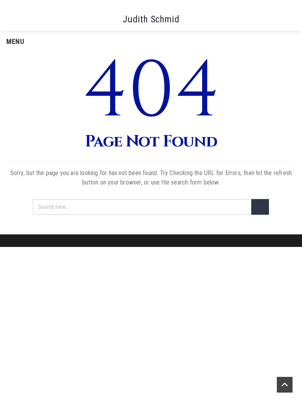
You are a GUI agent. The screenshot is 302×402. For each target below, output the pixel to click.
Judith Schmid (151, 19)
